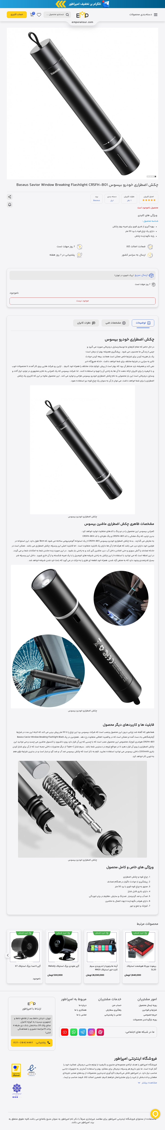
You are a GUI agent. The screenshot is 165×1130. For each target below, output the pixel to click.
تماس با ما (82, 1015)
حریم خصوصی (150, 1015)
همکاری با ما (80, 1010)
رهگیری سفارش (113, 1010)
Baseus (96, 200)
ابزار (112, 200)
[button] (155, 176)
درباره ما (83, 1005)
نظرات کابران (84, 323)
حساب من (116, 1005)
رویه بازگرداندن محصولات (145, 1020)
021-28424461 (23, 1043)
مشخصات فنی (113, 323)
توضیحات (141, 323)
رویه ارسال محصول (148, 1005)
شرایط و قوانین (149, 1010)
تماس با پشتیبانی (112, 1015)
